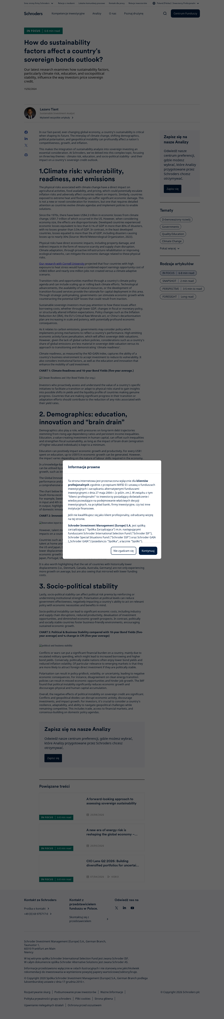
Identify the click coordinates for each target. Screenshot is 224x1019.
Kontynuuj (148, 551)
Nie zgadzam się (123, 551)
